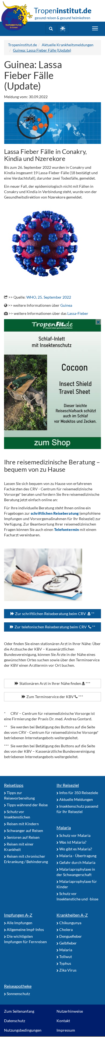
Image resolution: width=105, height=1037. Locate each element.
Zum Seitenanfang (19, 1011)
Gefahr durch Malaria (76, 862)
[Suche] (51, 29)
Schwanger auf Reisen (24, 830)
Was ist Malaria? (72, 842)
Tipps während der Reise (27, 804)
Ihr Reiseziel (68, 785)
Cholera (65, 929)
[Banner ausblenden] (98, 322)
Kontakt (63, 1020)
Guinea (66, 305)
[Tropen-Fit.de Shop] (62, 29)
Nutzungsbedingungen (22, 1030)
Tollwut (65, 956)
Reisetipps (13, 785)
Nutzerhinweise (70, 1011)
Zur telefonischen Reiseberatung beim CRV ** (54, 627)
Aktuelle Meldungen (75, 799)
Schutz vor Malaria (74, 835)
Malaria (64, 827)
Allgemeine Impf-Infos (25, 929)
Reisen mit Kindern (22, 823)
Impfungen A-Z (18, 914)
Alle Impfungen (19, 922)
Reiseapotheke (18, 986)
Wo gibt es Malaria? (75, 849)
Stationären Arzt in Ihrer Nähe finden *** (54, 683)
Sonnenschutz (18, 993)
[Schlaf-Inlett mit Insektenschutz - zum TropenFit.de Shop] (52, 384)
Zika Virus (67, 970)
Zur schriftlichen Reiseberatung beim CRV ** (54, 613)
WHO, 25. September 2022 (48, 297)
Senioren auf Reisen (23, 837)
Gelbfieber (67, 943)
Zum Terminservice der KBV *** (54, 696)
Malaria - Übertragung (77, 855)
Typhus (64, 963)
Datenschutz (14, 1020)
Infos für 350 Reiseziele (78, 792)
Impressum (66, 1030)
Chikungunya (69, 922)
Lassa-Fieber (77, 313)
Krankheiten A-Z (72, 914)
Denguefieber (70, 936)
